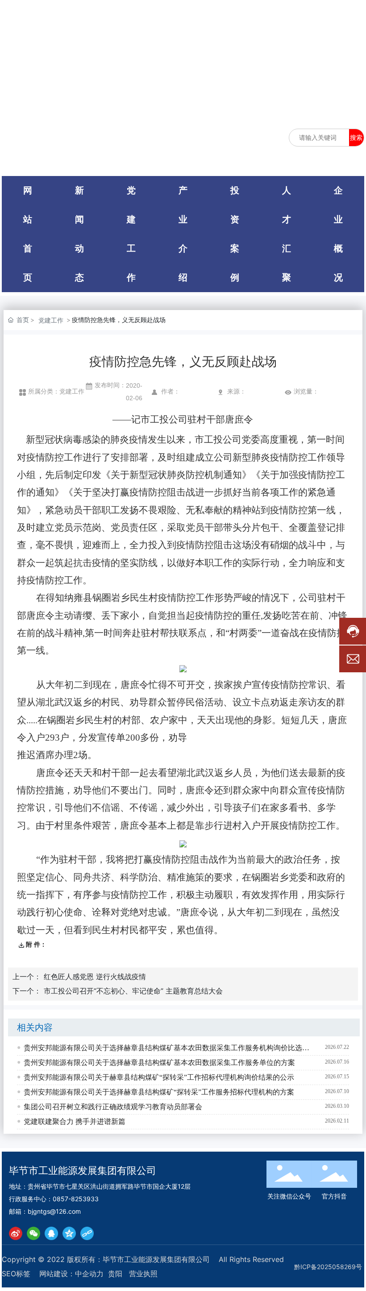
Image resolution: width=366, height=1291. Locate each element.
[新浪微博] (15, 1233)
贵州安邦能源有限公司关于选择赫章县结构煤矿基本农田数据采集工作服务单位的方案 (159, 1062)
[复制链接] (87, 1233)
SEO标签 (16, 1273)
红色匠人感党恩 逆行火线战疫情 (95, 976)
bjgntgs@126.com (54, 1211)
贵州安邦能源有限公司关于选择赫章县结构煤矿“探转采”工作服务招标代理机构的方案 (159, 1092)
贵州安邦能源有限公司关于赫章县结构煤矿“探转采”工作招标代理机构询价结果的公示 (159, 1077)
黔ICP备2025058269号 (328, 1266)
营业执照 (143, 1273)
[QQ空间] (69, 1233)
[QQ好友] (51, 1233)
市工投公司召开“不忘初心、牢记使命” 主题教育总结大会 (133, 990)
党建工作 (50, 320)
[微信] (33, 1233)
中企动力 (89, 1273)
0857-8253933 (76, 1199)
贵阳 (115, 1273)
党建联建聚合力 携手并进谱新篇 (74, 1121)
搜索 (356, 137)
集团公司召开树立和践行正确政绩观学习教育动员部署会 (113, 1107)
